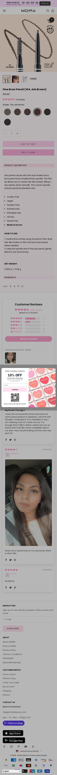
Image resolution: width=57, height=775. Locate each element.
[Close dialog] (53, 369)
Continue (15, 389)
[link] (15, 397)
